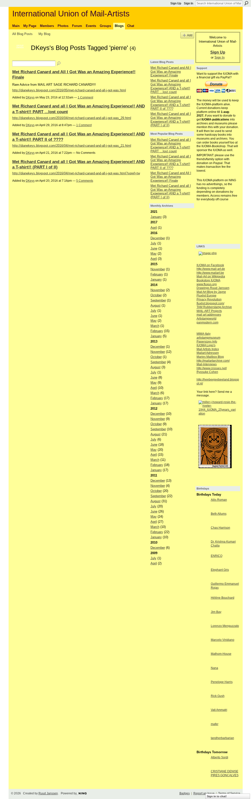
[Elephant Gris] (202, 579)
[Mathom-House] (202, 663)
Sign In (188, 3)
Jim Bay (216, 612)
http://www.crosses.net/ (212, 368)
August (156, 305)
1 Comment (85, 97)
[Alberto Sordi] (202, 766)
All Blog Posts (22, 34)
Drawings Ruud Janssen (213, 288)
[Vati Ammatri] (202, 719)
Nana (214, 668)
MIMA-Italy (204, 333)
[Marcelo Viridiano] (202, 649)
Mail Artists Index (208, 349)
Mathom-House (221, 654)
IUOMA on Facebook (210, 265)
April (154, 227)
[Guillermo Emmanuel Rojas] (202, 593)
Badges (184, 793)
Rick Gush (218, 696)
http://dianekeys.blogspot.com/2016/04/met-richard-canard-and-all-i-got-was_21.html (71, 145)
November (158, 269)
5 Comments (84, 180)
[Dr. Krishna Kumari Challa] (202, 550)
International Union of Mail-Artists (71, 13)
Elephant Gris (220, 570)
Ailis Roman (219, 499)
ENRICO (216, 556)
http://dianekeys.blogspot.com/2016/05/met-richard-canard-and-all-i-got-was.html (69, 90)
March (155, 326)
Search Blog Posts (59, 63)
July (153, 243)
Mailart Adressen (208, 353)
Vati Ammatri (219, 710)
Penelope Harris (222, 682)
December (158, 238)
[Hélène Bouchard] (202, 606)
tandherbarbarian (222, 738)
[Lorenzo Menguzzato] (202, 635)
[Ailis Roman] (202, 509)
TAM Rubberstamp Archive (214, 307)
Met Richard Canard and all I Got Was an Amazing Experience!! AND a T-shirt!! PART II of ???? (171, 102)
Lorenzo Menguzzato (225, 626)
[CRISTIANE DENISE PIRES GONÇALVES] (202, 780)
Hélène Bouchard (222, 597)
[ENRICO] (202, 565)
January (156, 217)
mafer (214, 724)
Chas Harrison (220, 527)
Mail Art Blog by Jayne (211, 292)
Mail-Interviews (207, 364)
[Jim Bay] (202, 621)
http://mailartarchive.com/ (213, 360)
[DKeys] (20, 56)
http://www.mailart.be (210, 272)
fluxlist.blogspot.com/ (210, 303)
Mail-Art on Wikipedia (211, 276)
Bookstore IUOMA (208, 280)
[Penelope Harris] (202, 691)
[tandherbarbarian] (202, 747)
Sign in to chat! (217, 796)
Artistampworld (206, 318)
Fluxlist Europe (206, 295)
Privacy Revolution (209, 299)
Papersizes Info (207, 341)
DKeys (30, 97)
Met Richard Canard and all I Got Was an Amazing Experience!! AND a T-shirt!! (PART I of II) (171, 119)
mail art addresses (209, 314)
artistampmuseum (208, 337)
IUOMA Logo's (206, 345)
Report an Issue (203, 793)
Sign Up (175, 3)
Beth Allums (218, 513)
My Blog (44, 34)
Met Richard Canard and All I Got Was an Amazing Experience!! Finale (171, 71)
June (154, 248)
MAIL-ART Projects (209, 311)
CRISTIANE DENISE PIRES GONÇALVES (224, 773)
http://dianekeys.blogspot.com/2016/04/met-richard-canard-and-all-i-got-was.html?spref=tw (76, 173)
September (158, 300)
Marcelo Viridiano (222, 640)
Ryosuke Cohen (207, 372)
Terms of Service (229, 793)
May (154, 253)
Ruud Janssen (48, 793)
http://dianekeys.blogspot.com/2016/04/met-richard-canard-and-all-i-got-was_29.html (71, 118)
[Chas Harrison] (202, 536)
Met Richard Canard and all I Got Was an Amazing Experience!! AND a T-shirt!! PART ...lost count (171, 86)
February (157, 274)
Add (189, 35)
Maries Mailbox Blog (210, 356)
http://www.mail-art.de (211, 269)
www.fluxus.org (207, 284)
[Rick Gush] (202, 705)
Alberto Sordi (219, 757)
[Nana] (202, 677)
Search (246, 3)
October (156, 295)
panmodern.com (207, 322)
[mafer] (202, 733)
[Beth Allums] (202, 523)
